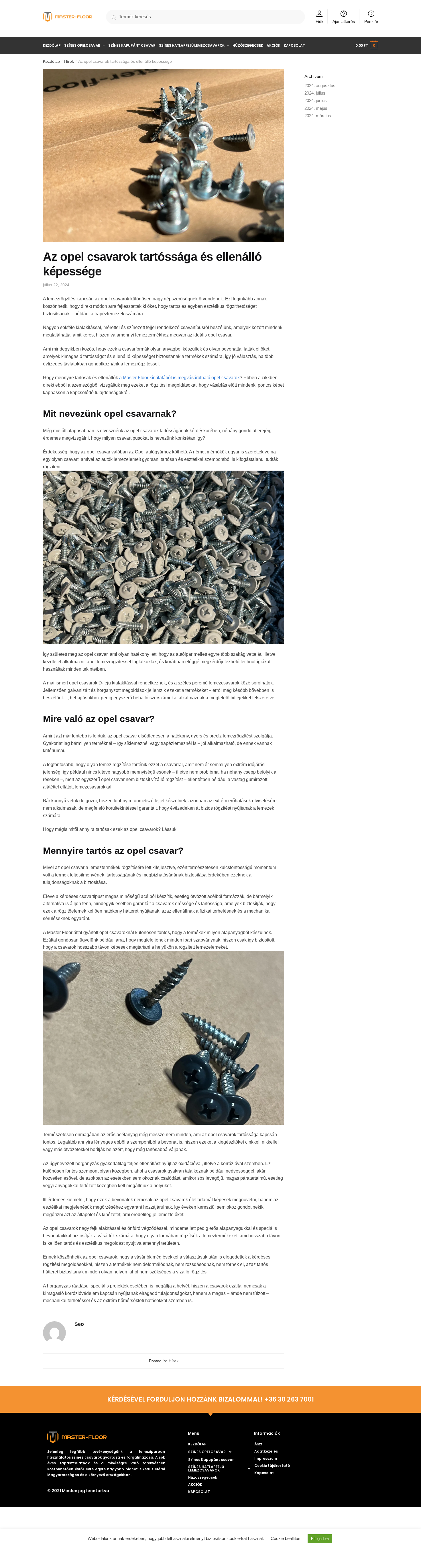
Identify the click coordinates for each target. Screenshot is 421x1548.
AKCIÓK (195, 1484)
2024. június (315, 100)
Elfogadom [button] (320, 1539)
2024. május (315, 108)
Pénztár (371, 21)
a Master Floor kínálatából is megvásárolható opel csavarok (179, 377)
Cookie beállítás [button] (285, 1538)
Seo (79, 1324)
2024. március (317, 115)
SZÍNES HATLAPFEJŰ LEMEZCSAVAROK (206, 1468)
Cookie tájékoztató (272, 1465)
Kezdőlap (51, 61)
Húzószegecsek (202, 1477)
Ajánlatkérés (344, 21)
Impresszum (265, 1458)
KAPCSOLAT (199, 1491)
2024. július (314, 93)
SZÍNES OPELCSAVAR (207, 1451)
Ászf (258, 1444)
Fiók (319, 21)
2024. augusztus (319, 85)
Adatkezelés (266, 1451)
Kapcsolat (264, 1472)
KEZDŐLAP (197, 1444)
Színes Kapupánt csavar (211, 1459)
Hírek (69, 61)
